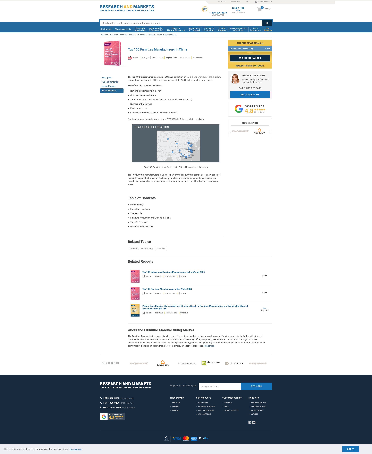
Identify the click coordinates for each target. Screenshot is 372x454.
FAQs (227, 406)
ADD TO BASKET (250, 58)
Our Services (268, 29)
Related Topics (108, 86)
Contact (228, 403)
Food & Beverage (222, 29)
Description (106, 77)
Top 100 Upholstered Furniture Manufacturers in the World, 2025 (173, 272)
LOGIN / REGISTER (265, 2)
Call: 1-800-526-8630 (250, 88)
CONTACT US (235, 2)
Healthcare (105, 29)
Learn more (76, 449)
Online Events (257, 410)
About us (176, 403)
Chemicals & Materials (140, 29)
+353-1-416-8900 (238, 9)
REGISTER (256, 386)
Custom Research (206, 410)
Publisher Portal (258, 406)
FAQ (247, 2)
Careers (175, 406)
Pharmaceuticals (123, 29)
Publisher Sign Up (258, 403)
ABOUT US (221, 2)
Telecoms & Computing (208, 29)
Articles (254, 414)
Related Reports (108, 90)
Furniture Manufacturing (141, 248)
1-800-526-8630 (218, 13)
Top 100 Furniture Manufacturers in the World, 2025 (167, 289)
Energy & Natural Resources (176, 29)
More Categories (255, 29)
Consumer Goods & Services (238, 29)
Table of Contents (109, 82)
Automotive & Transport (194, 29)
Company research (206, 406)
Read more (209, 346)
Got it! (350, 449)
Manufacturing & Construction (156, 29)
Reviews (175, 410)
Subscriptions (204, 414)
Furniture (161, 248)
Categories (203, 403)
